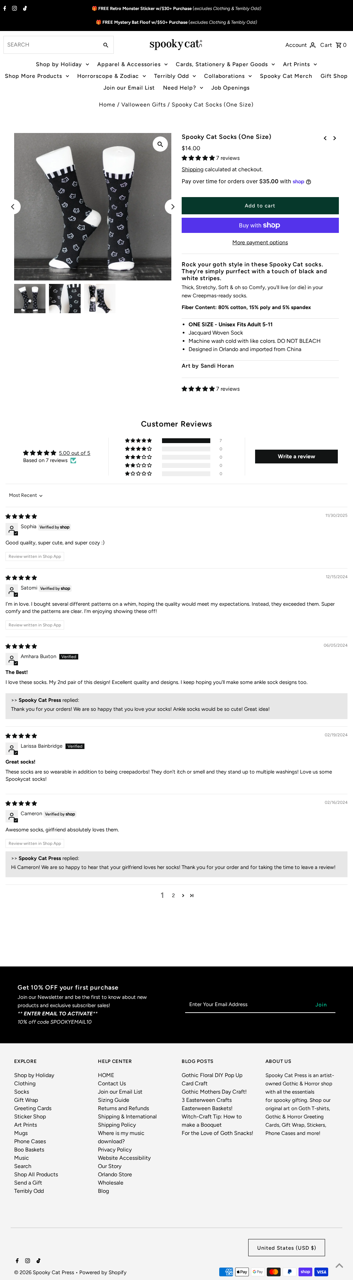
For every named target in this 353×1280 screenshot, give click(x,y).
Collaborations (224, 76)
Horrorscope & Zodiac (108, 76)
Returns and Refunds (123, 1108)
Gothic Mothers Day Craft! (214, 1091)
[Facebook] (4, 9)
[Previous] (13, 206)
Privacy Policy (115, 1149)
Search (22, 1166)
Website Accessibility (124, 1158)
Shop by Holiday (59, 64)
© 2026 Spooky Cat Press (44, 1272)
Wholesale (110, 1182)
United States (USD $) (286, 1248)
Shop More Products (33, 76)
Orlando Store (115, 1174)
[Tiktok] (24, 9)
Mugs (21, 1133)
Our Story (109, 1166)
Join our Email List (129, 87)
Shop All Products (36, 1174)
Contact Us (112, 1083)
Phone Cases (30, 1141)
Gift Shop (334, 76)
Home (107, 104)
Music (21, 1158)
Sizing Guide (113, 1100)
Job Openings (230, 87)
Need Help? (179, 87)
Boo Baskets (29, 1149)
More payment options (260, 242)
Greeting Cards (32, 1108)
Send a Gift (28, 1182)
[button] (199, 158)
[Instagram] (13, 9)
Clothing (25, 1083)
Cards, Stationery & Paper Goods (222, 64)
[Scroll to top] (339, 1266)
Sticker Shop (30, 1116)
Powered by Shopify (103, 1272)
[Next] (172, 206)
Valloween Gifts (143, 104)
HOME (106, 1075)
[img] (21, 516)
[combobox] (50, 44)
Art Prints (296, 64)
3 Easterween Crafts (207, 1100)
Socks (21, 1091)
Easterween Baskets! (207, 1108)
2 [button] (173, 895)
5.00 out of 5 (74, 453)
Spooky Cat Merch (286, 76)
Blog (103, 1191)
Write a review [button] (296, 456)
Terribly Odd (171, 76)
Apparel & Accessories (129, 64)
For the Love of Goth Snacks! (217, 1133)
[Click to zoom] (160, 144)
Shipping (192, 169)
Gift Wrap (26, 1100)
